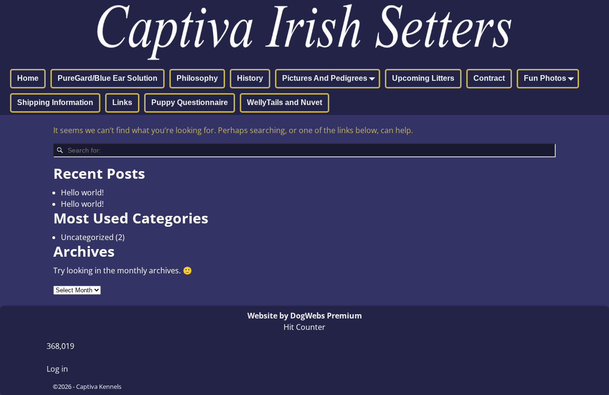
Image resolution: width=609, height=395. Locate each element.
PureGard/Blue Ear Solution (107, 78)
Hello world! (82, 192)
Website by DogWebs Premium (304, 315)
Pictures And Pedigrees (324, 78)
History (250, 78)
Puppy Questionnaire (189, 102)
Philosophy (197, 78)
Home (28, 78)
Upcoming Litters (423, 78)
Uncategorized (87, 237)
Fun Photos (545, 78)
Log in (57, 369)
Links (122, 102)
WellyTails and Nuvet (284, 102)
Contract (489, 78)
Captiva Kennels (98, 386)
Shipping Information (55, 102)
